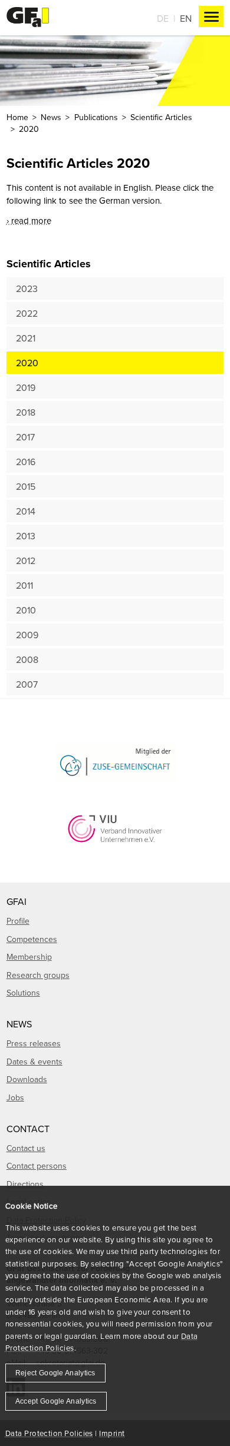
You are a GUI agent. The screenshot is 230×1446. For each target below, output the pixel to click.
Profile (17, 921)
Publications (96, 117)
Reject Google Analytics (55, 1373)
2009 (27, 634)
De (163, 18)
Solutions (23, 993)
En (186, 18)
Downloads (26, 1079)
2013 (25, 535)
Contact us (25, 1148)
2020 (27, 362)
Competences (31, 939)
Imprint (111, 1433)
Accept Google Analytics (56, 1401)
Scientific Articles (161, 117)
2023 (27, 288)
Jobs (15, 1097)
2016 (25, 461)
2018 (25, 412)
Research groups (38, 975)
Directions (25, 1184)
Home (17, 117)
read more (31, 220)
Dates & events (34, 1061)
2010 (26, 609)
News (51, 117)
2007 (27, 684)
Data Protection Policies (49, 1433)
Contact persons (36, 1166)
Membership (29, 957)
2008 (27, 659)
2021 (25, 337)
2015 (25, 486)
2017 (25, 436)
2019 (25, 387)
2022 (27, 313)
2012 (25, 560)
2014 (25, 511)
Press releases (33, 1043)
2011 (24, 585)
